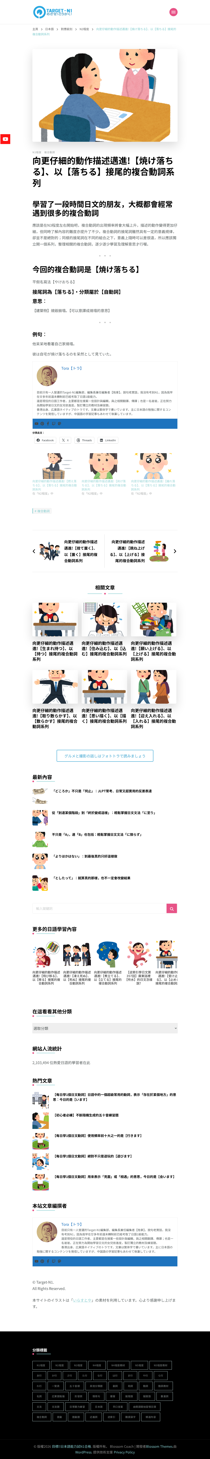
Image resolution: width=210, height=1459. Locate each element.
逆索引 (111, 1417)
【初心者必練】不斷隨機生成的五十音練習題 (86, 1115)
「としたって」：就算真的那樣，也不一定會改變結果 (91, 877)
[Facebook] (48, 424)
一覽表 (56, 1386)
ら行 (160, 1375)
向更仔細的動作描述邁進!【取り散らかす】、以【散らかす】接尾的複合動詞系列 (55, 718)
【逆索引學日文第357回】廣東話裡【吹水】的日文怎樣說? (77, 977)
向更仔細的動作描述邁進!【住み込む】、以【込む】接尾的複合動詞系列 (104, 648)
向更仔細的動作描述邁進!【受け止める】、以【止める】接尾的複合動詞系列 (108, 977)
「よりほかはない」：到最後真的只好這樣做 (84, 856)
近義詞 (94, 1417)
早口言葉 (118, 1406)
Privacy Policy (124, 1452)
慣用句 (96, 1396)
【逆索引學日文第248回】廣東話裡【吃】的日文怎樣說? (138, 977)
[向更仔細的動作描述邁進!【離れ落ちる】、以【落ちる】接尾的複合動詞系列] (153, 466)
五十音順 (75, 1386)
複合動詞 (49, 152)
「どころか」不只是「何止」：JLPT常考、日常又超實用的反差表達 (102, 790)
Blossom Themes (159, 1446)
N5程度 (139, 1365)
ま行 (130, 1375)
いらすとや (82, 1300)
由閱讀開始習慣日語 (144, 1406)
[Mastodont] (59, 424)
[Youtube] (36, 424)
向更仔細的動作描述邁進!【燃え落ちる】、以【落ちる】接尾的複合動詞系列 (54, 485)
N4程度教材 (118, 1365)
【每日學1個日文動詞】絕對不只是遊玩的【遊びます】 (93, 1156)
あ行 (39, 1375)
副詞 (115, 1386)
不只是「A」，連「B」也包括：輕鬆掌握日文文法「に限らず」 (97, 834)
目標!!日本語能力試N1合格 (71, 1446)
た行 (84, 1375)
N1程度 (41, 1365)
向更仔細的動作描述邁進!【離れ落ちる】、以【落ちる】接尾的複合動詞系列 (153, 485)
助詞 (130, 1386)
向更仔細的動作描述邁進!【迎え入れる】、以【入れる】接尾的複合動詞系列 (153, 718)
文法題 (56, 1406)
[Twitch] (54, 424)
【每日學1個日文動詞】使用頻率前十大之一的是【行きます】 (98, 1135)
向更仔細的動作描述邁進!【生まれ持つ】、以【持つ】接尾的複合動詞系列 (55, 651)
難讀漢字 (130, 1417)
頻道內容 (151, 1417)
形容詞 (78, 1396)
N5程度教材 (161, 1365)
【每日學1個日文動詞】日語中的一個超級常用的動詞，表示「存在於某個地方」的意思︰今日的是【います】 (114, 1097)
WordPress (83, 1452)
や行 (145, 1375)
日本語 (99, 1406)
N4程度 (97, 1365)
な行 (100, 1375)
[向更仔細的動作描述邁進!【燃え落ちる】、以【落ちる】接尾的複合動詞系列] (55, 466)
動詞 (145, 1386)
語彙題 (76, 1417)
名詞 (39, 1396)
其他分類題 (96, 1386)
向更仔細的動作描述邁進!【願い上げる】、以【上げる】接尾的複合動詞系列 (153, 651)
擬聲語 (147, 1396)
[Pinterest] (42, 424)
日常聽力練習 (77, 1406)
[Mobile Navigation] (173, 12)
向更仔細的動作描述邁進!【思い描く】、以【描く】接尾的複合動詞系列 (104, 716)
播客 (112, 1396)
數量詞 (165, 1396)
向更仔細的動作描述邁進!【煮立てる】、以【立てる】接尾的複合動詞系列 (46, 977)
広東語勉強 (58, 1396)
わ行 (39, 1386)
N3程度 (78, 1365)
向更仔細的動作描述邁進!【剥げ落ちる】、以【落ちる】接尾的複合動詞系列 (104, 485)
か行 (54, 1375)
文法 (39, 1406)
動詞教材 (163, 1386)
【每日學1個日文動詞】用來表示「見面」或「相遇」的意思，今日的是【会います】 (114, 1176)
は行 (115, 1375)
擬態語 (129, 1396)
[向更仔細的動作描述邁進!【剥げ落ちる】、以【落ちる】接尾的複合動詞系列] (104, 466)
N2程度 (36, 152)
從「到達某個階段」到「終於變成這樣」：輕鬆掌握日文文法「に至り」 (104, 812)
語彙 (59, 1417)
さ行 (69, 1375)
